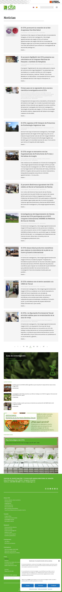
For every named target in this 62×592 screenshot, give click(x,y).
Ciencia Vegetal (50, 94)
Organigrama (8, 503)
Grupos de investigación (10, 530)
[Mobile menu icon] (56, 7)
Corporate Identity (9, 564)
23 (37, 346)
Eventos (7, 560)
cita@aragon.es (30, 482)
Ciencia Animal (24, 32)
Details (22, 50)
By (33, 32)
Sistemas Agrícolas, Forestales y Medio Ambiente (31, 64)
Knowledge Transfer (9, 519)
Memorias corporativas (10, 551)
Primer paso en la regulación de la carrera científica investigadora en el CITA (36, 89)
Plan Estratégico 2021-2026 (11, 549)
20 (27, 346)
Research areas (8, 529)
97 (43, 346)
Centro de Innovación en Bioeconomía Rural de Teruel (32, 320)
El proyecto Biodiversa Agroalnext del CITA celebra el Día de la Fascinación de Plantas (37, 185)
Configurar (53, 585)
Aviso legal (50, 589)
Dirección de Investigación (27, 95)
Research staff (8, 532)
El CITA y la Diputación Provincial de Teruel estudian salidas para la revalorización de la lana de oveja (37, 315)
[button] (59, 561)
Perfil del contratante (10, 543)
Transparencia (8, 501)
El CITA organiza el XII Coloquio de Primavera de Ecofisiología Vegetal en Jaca (38, 124)
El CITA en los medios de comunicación (14, 562)
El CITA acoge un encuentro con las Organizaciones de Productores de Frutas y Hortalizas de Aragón (37, 154)
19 (23, 346)
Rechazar (40, 585)
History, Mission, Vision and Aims (13, 500)
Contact (7, 569)
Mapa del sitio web (9, 571)
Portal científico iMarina (10, 527)
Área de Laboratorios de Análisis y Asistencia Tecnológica (33, 92)
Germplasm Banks (9, 521)
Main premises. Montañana (11, 508)
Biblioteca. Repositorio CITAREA (12, 552)
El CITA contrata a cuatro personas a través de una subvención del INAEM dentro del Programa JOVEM (33, 403)
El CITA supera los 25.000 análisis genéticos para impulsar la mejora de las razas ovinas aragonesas (34, 385)
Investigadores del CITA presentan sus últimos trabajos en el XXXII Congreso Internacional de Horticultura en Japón (34, 394)
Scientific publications (10, 535)
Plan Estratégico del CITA (15, 440)
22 (33, 346)
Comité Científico (9, 505)
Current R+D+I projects (10, 534)
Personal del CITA (9, 506)
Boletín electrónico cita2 (11, 565)
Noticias (7, 558)
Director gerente (36, 95)
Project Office (8, 516)
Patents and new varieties (11, 517)
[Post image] (7, 388)
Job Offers (7, 541)
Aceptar (28, 585)
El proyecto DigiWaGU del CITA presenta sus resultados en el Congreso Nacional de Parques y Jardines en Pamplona (37, 59)
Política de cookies (33, 589)
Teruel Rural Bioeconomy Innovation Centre (15, 510)
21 (30, 346)
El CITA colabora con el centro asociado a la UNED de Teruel (37, 282)
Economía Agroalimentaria (46, 95)
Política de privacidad (42, 589)
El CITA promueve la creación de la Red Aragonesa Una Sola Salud (35, 28)
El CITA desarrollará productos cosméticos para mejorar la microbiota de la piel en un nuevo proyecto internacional (37, 250)
